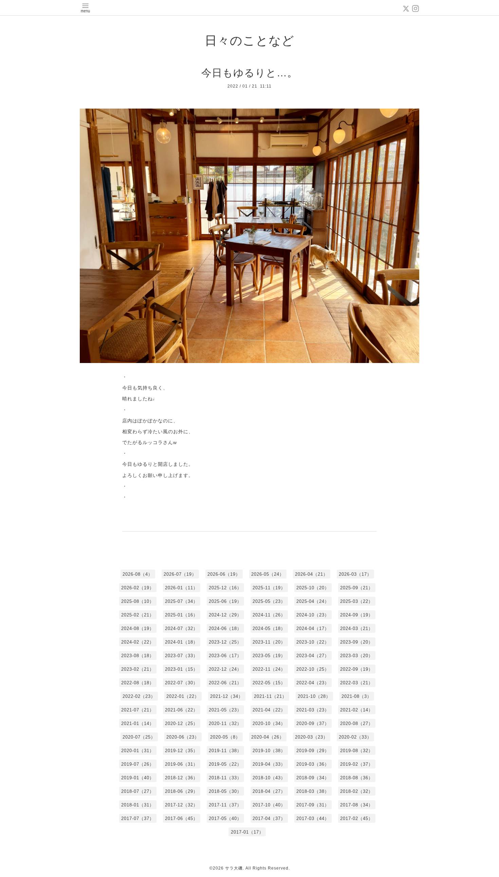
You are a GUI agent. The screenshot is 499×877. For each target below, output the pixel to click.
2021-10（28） (314, 696)
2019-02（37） (356, 764)
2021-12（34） (226, 696)
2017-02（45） (356, 818)
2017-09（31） (312, 804)
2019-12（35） (181, 750)
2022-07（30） (181, 682)
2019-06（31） (181, 764)
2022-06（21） (225, 682)
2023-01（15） (181, 669)
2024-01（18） (181, 642)
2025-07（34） (181, 601)
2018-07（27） (137, 791)
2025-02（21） (137, 614)
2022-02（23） (139, 696)
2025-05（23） (269, 601)
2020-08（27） (356, 723)
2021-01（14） (137, 723)
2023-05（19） (269, 655)
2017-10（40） (269, 804)
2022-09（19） (356, 669)
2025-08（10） (137, 601)
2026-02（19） (137, 587)
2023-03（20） (356, 655)
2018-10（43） (269, 777)
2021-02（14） (356, 709)
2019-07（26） (137, 764)
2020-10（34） (269, 723)
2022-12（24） (225, 669)
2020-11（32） (225, 723)
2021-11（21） (270, 696)
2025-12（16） (225, 587)
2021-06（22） (181, 709)
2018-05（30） (225, 791)
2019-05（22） (225, 764)
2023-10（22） (312, 642)
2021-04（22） (269, 709)
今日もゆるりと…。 (249, 72)
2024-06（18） (225, 628)
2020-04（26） (267, 737)
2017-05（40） (225, 818)
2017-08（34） (356, 804)
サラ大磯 (234, 868)
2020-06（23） (182, 737)
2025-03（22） (356, 601)
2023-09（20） (356, 642)
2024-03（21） (356, 628)
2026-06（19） (223, 574)
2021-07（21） (137, 709)
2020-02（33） (355, 737)
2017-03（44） (312, 818)
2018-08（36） (356, 777)
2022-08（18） (137, 682)
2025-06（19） (225, 601)
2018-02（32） (356, 791)
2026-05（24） (267, 574)
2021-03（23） (312, 709)
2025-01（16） (181, 614)
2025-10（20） (312, 587)
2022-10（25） (312, 669)
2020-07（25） (139, 737)
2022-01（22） (182, 696)
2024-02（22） (137, 642)
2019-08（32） (356, 750)
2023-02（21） (137, 669)
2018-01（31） (137, 804)
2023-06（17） (225, 655)
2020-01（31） (137, 750)
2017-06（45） (181, 818)
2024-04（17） (312, 628)
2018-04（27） (269, 791)
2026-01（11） (181, 587)
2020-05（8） (225, 737)
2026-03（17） (355, 574)
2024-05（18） (269, 628)
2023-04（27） (312, 655)
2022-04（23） (312, 682)
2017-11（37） (225, 804)
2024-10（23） (312, 614)
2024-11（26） (269, 614)
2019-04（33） (269, 764)
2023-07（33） (181, 655)
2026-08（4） (138, 574)
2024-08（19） (137, 628)
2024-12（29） (225, 614)
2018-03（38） (312, 791)
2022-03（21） (356, 682)
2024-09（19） (356, 614)
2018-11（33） (225, 777)
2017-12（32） (181, 804)
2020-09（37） (312, 723)
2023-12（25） (225, 642)
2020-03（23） (311, 737)
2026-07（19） (180, 574)
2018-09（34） (312, 777)
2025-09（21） (356, 587)
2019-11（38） (225, 750)
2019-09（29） (312, 750)
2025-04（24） (312, 601)
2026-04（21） (311, 574)
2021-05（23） (225, 709)
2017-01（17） (247, 832)
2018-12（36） (181, 777)
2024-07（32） (181, 628)
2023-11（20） (269, 642)
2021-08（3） (356, 696)
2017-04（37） (269, 818)
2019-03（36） (312, 764)
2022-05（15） (269, 682)
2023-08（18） (137, 655)
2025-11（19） (269, 587)
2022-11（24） (269, 669)
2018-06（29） (181, 791)
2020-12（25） (181, 723)
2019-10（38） (269, 750)
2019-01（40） (137, 777)
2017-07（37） (137, 818)
